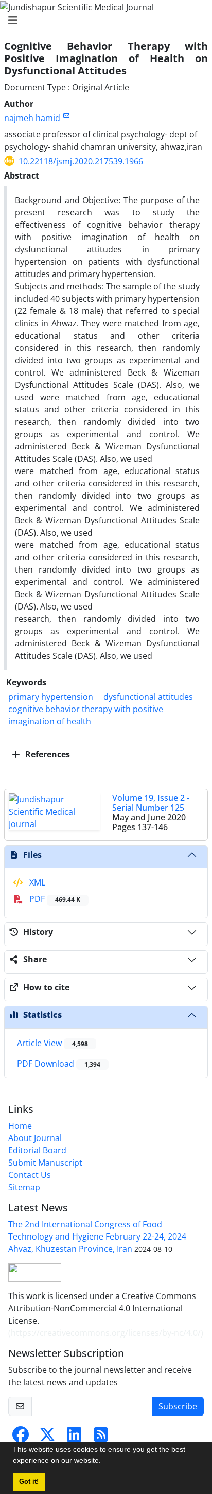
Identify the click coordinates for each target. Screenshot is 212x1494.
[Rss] (101, 1437)
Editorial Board (37, 1150)
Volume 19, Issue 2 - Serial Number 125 (150, 802)
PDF (53, 899)
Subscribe (177, 1406)
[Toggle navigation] (103, 20)
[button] (104, 1461)
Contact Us (29, 1175)
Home (20, 1125)
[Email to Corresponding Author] (66, 115)
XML (36, 882)
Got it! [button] (29, 1481)
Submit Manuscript (45, 1162)
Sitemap (24, 1187)
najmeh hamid (32, 118)
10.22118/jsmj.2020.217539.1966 (81, 161)
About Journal (35, 1138)
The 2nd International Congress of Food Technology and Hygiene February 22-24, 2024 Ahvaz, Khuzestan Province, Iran (97, 1236)
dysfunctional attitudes (148, 696)
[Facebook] (20, 1437)
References (46, 754)
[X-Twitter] (47, 1437)
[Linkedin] (74, 1437)
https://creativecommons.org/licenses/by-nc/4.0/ (106, 1333)
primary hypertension (50, 696)
